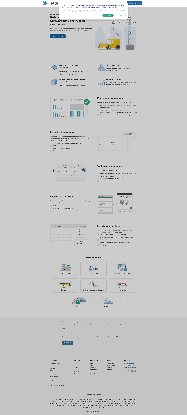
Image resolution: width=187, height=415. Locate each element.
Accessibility (77, 371)
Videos (92, 365)
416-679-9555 (133, 365)
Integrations (93, 374)
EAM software (53, 368)
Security (109, 367)
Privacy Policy (117, 7)
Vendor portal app (54, 383)
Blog (91, 363)
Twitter (128, 371)
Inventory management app (57, 378)
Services (76, 369)
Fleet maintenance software (57, 366)
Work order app (54, 376)
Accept (108, 15)
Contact (76, 374)
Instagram (135, 371)
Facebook (125, 371)
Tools (91, 371)
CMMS (51, 370)
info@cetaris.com (129, 363)
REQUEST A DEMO (58, 36)
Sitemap (109, 369)
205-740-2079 (132, 367)
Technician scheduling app (57, 385)
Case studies (93, 367)
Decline (120, 15)
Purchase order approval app (57, 381)
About (75, 363)
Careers (76, 367)
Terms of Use (110, 363)
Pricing (76, 365)
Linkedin (132, 371)
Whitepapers (93, 369)
